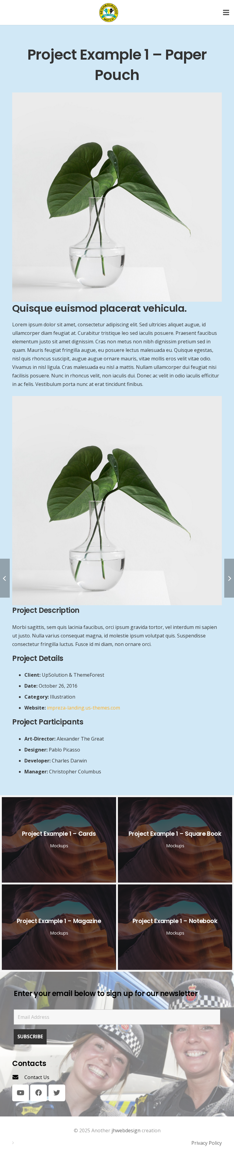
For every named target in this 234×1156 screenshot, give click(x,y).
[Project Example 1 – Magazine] (59, 927)
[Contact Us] (18, 1077)
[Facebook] (38, 1093)
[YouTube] (20, 1093)
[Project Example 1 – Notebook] (175, 927)
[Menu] (226, 12)
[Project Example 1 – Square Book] (175, 840)
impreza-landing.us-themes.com (83, 707)
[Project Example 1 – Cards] (59, 840)
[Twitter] (56, 1093)
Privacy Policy (206, 1143)
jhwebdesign (126, 1130)
